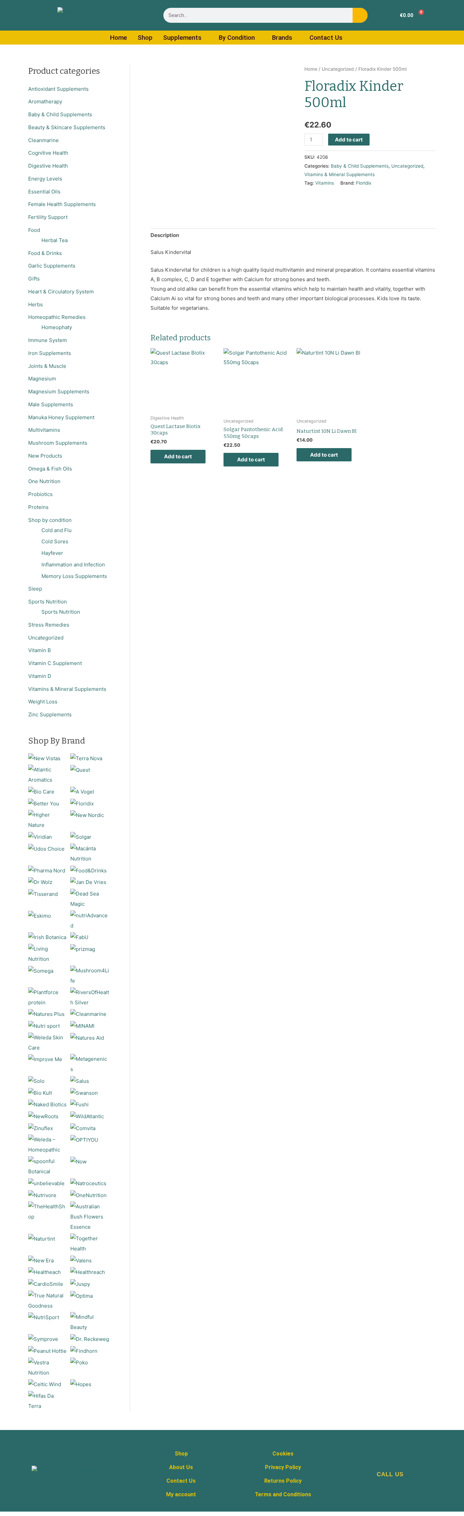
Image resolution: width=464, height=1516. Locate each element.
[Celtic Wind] (44, 1384)
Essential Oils (44, 191)
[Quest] (80, 769)
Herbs (35, 304)
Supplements (182, 37)
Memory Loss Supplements (74, 576)
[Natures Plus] (46, 1013)
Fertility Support (48, 217)
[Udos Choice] (46, 848)
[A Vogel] (82, 791)
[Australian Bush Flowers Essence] (89, 1216)
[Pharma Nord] (46, 870)
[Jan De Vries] (88, 882)
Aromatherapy (45, 101)
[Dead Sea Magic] (89, 898)
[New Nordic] (87, 815)
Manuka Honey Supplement (61, 417)
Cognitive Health (48, 153)
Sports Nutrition (47, 601)
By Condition (237, 37)
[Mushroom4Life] (89, 975)
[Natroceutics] (88, 1183)
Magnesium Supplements (58, 391)
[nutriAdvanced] (89, 920)
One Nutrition (44, 481)
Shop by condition (50, 520)
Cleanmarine (43, 140)
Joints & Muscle (47, 366)
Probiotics (40, 494)
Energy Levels (45, 178)
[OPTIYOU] (84, 1139)
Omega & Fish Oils (50, 468)
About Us (181, 1467)
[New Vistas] (44, 758)
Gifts (34, 278)
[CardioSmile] (45, 1283)
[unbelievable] (46, 1183)
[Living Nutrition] (47, 953)
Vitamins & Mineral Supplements (67, 689)
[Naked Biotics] (47, 1104)
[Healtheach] (44, 1271)
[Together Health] (89, 1243)
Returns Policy (283, 1481)
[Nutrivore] (42, 1195)
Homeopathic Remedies (57, 317)
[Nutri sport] (44, 1025)
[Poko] (79, 1362)
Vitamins (324, 183)
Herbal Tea (54, 240)
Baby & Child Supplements (60, 114)
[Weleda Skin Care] (47, 1042)
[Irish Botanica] (47, 937)
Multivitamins (44, 430)
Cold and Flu (56, 530)
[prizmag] (82, 949)
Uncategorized (46, 637)
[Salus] (79, 1080)
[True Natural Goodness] (47, 1300)
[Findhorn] (83, 1350)
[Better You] (43, 803)
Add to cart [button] (178, 456)
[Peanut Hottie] (47, 1350)
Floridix (363, 183)
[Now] (78, 1161)
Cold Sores (54, 541)
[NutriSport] (43, 1317)
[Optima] (81, 1295)
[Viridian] (40, 836)
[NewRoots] (43, 1116)
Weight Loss (42, 701)
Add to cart (349, 139)
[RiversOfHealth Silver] (89, 997)
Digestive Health (48, 166)
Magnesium (42, 378)
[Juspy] (80, 1283)
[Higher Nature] (47, 820)
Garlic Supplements (51, 265)
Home (118, 37)
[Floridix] (82, 803)
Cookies (282, 1453)
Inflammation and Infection (73, 564)
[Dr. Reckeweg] (89, 1338)
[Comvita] (82, 1128)
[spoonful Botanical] (47, 1166)
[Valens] (81, 1260)
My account (181, 1494)
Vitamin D (39, 676)
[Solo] (36, 1080)
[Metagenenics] (89, 1064)
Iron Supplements (49, 353)
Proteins (38, 507)
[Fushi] (79, 1104)
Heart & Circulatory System (61, 291)
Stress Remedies (48, 624)
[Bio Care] (41, 791)
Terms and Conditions (283, 1494)
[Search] (360, 15)
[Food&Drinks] (88, 870)
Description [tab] (164, 235)
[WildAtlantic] (87, 1116)
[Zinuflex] (40, 1128)
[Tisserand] (43, 893)
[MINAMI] (82, 1025)
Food (34, 230)
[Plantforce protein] (47, 997)
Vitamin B (39, 650)
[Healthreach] (87, 1271)
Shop (145, 37)
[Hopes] (80, 1384)
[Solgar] (80, 836)
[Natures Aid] (87, 1037)
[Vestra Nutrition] (47, 1367)
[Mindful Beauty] (89, 1322)
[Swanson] (84, 1092)
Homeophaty (56, 327)
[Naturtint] (41, 1238)
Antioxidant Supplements (58, 89)
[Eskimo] (39, 915)
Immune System (47, 340)
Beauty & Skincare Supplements (66, 127)
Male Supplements (50, 404)
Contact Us (325, 37)
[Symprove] (43, 1338)
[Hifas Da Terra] (47, 1400)
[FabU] (79, 937)
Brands (282, 37)
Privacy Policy (283, 1467)
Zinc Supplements (50, 714)
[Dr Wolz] (40, 882)
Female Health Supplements (62, 204)
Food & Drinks (45, 253)
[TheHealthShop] (47, 1211)
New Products (45, 456)
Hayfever (52, 553)
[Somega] (40, 970)
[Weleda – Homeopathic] (47, 1144)
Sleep (35, 588)
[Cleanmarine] (88, 1013)
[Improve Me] (45, 1059)
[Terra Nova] (86, 758)
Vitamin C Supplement (55, 663)
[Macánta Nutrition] (89, 853)
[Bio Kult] (40, 1092)
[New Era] (41, 1260)
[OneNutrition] (88, 1195)
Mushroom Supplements (57, 443)
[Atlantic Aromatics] (47, 774)
